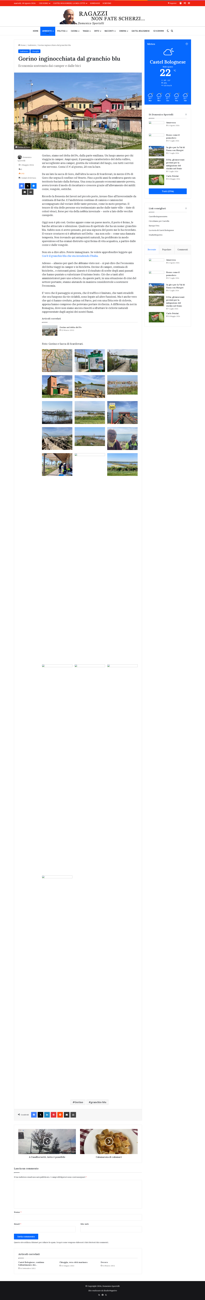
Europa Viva (154, 226)
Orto (96, 31)
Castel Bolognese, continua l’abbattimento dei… (31, 1263)
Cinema (122, 31)
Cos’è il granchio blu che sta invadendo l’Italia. (70, 255)
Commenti (182, 249)
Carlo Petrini (172, 176)
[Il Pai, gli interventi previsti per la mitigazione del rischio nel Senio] (156, 163)
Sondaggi (95, 3)
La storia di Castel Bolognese (161, 230)
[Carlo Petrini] (156, 180)
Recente (152, 249)
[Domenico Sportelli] (102, 17)
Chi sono (43, 3)
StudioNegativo (155, 235)
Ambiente (47, 31)
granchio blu (98, 1102)
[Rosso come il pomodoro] (156, 139)
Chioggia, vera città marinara (73, 1262)
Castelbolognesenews (158, 216)
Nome (17, 1212)
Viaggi (86, 31)
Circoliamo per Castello (159, 221)
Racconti (109, 31)
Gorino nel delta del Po (71, 327)
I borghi (35, 51)
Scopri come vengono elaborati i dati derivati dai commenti (82, 1242)
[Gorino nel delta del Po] (49, 330)
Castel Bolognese (141, 31)
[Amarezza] (156, 126)
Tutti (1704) (168, 191)
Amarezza (171, 122)
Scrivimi (107, 3)
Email (17, 1224)
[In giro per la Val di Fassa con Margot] (156, 151)
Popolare (166, 249)
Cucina (74, 31)
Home (35, 31)
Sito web (84, 1224)
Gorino (79, 1102)
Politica (61, 31)
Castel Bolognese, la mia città (69, 3)
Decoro (104, 1262)
